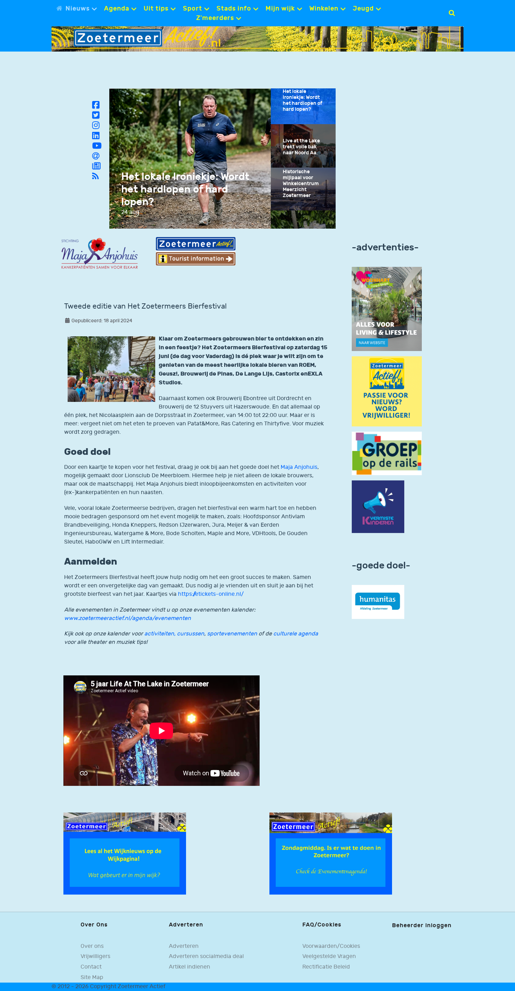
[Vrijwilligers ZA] (387, 391)
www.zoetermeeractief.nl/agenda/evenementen (127, 618)
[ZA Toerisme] (195, 251)
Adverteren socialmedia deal (206, 956)
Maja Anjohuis (299, 467)
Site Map (92, 977)
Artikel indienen (189, 966)
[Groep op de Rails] (387, 453)
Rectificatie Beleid (326, 966)
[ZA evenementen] (330, 853)
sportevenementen (232, 634)
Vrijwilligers (95, 956)
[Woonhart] (387, 308)
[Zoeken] (452, 13)
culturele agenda (295, 634)
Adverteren (184, 946)
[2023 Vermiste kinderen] (378, 507)
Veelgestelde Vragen (329, 956)
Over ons (92, 946)
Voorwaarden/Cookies (331, 946)
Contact (91, 966)
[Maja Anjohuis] (99, 253)
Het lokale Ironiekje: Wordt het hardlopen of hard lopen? (185, 189)
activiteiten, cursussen (174, 634)
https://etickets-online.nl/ (210, 594)
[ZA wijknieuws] (124, 853)
